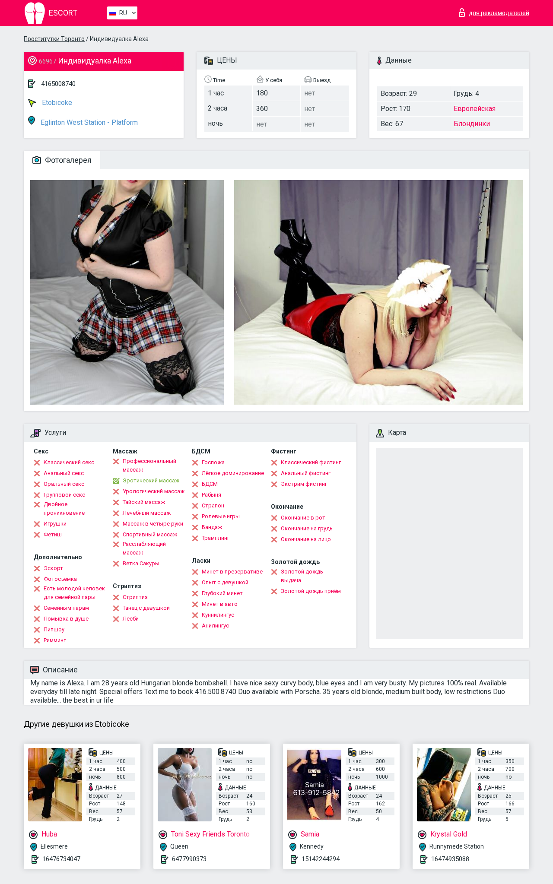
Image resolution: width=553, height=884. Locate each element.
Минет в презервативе (232, 571)
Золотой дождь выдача (302, 575)
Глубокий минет (222, 593)
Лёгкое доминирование (233, 473)
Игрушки (55, 523)
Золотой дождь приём (311, 591)
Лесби (131, 618)
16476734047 (61, 859)
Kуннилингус (218, 615)
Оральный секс (64, 484)
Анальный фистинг (306, 473)
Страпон (213, 505)
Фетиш (53, 534)
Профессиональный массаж (149, 465)
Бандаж (212, 527)
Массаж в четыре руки (153, 523)
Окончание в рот (303, 517)
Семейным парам (66, 608)
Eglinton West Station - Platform (88, 122)
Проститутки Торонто (54, 38)
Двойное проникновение (64, 508)
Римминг (55, 640)
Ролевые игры (221, 516)
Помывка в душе (66, 618)
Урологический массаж (153, 491)
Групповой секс (64, 494)
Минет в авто (220, 604)
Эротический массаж (151, 480)
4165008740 (58, 84)
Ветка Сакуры (141, 563)
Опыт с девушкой (225, 582)
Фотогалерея (67, 160)
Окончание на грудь (307, 528)
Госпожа (213, 462)
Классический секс (69, 462)
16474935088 (450, 859)
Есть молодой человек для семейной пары (74, 592)
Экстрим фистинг (304, 484)
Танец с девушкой (146, 608)
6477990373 (189, 859)
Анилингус (215, 625)
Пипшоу (54, 629)
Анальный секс (64, 473)
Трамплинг (215, 538)
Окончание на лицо (306, 539)
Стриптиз (135, 597)
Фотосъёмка (60, 579)
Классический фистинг (311, 462)
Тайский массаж (144, 502)
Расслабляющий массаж (144, 548)
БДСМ (210, 484)
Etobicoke (56, 102)
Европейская (475, 109)
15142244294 (321, 859)
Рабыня (211, 494)
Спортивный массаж (150, 534)
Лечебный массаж (147, 513)
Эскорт (53, 568)
